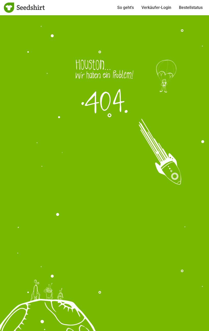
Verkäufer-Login (156, 7)
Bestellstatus (191, 7)
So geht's (125, 7)
